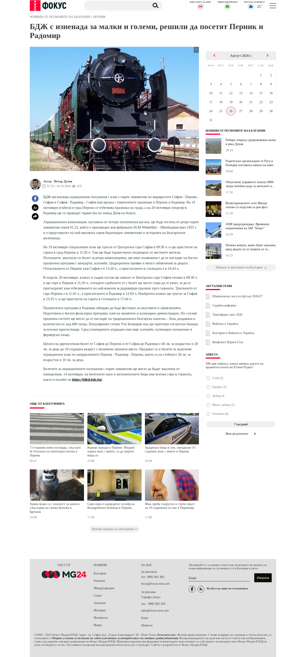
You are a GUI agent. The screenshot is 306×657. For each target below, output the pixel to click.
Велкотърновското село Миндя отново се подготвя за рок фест (247, 205)
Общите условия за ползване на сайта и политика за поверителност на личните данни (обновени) (115, 638)
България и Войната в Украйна (233, 333)
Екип (144, 618)
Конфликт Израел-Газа (227, 342)
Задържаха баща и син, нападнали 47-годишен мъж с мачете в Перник (170, 449)
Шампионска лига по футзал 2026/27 (237, 296)
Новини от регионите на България (235, 130)
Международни (104, 588)
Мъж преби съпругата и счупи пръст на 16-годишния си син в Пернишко (170, 506)
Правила (147, 625)
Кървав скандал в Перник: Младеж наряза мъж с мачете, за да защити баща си (111, 451)
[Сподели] (35, 216)
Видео (98, 625)
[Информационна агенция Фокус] (192, 589)
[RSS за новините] (201, 589)
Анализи (100, 603)
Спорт (98, 595)
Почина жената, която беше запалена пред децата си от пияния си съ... (251, 247)
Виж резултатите (237, 433)
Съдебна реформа (224, 305)
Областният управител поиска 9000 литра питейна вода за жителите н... (250, 184)
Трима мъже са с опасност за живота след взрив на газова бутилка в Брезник (55, 508)
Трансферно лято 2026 (227, 314)
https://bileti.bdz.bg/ (87, 379)
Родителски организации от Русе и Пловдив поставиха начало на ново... (251, 163)
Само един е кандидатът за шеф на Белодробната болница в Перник (110, 506)
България (100, 573)
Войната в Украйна (225, 323)
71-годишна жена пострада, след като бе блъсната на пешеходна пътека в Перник (55, 451)
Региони (99, 580)
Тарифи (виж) (150, 597)
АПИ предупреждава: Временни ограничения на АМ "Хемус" (247, 226)
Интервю (100, 610)
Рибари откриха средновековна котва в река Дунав (251, 142)
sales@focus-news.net (155, 610)
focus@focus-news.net (155, 583)
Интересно (101, 617)
